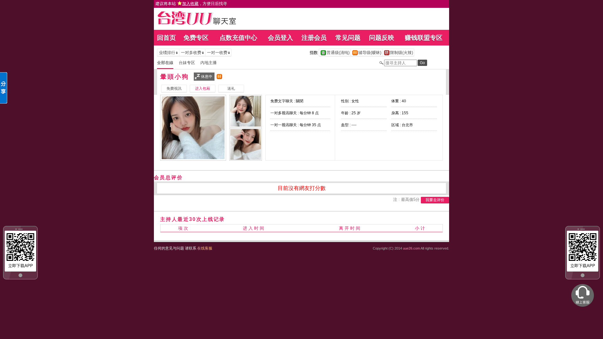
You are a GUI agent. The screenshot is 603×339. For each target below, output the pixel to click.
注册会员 (314, 37)
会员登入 (280, 37)
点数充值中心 (238, 37)
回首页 (166, 37)
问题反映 (381, 37)
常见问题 (348, 37)
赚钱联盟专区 (424, 37)
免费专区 (196, 37)
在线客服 (204, 248)
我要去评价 (435, 200)
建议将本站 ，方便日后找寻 (191, 3)
